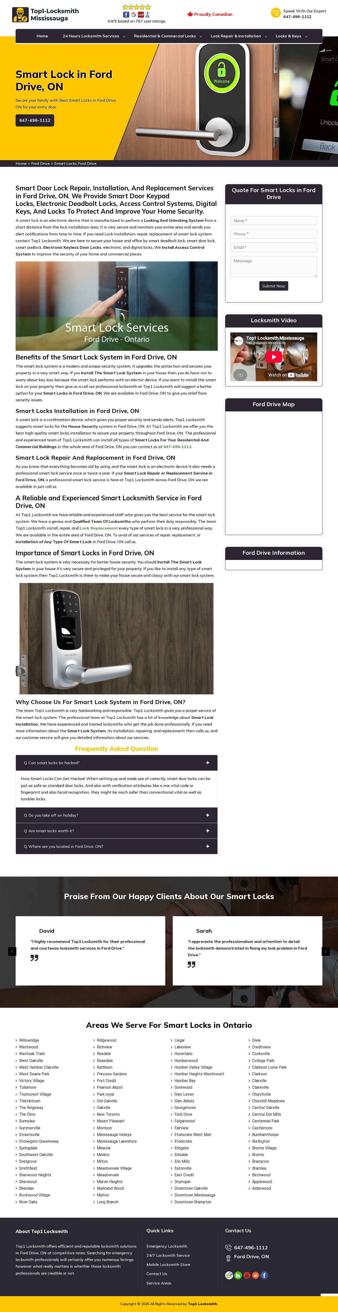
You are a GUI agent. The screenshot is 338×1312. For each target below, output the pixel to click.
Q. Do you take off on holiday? (51, 815)
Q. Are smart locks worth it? (49, 830)
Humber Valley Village (193, 1067)
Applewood (262, 1181)
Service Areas (158, 1283)
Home (42, 35)
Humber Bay (184, 1080)
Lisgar (179, 1040)
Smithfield (28, 1168)
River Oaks (28, 1202)
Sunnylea (27, 1121)
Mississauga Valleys (114, 1134)
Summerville (29, 1128)
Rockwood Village (34, 1195)
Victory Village (31, 1080)
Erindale (181, 1154)
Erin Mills (182, 1161)
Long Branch (107, 1202)
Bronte (258, 1154)
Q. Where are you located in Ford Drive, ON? (63, 846)
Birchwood (261, 1175)
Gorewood (183, 1087)
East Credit (184, 1175)
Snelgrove (28, 1161)
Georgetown (185, 1107)
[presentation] (12, 951)
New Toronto (108, 1114)
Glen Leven (184, 1094)
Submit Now (274, 285)
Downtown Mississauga (194, 1195)
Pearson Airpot (110, 1087)
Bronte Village (264, 1148)
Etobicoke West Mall (192, 1134)
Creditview (261, 1047)
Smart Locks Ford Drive (75, 163)
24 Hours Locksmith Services (91, 35)
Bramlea (259, 1168)
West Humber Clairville (38, 1067)
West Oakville (31, 1060)
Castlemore (262, 1128)
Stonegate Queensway (39, 1141)
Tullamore (27, 1087)
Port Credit (106, 1080)
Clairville (259, 1080)
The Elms (27, 1114)
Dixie (256, 1040)
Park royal (105, 1094)
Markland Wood (110, 1188)
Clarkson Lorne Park (269, 1067)
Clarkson (259, 1074)
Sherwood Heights (35, 1175)
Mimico (103, 1154)
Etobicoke (183, 1141)
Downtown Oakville (191, 1188)
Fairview (181, 1128)
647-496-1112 (297, 16)
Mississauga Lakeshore (117, 1141)
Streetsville (29, 1134)
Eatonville (183, 1168)
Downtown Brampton (192, 1202)
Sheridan (26, 1188)
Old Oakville (107, 1101)
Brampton (260, 1161)
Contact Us (156, 1273)
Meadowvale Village (114, 1168)
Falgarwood (184, 1121)
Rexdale (104, 1053)
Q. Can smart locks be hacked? (52, 762)
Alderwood (261, 1188)
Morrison (104, 1128)
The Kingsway (31, 1107)
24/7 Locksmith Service (168, 1255)
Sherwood (28, 1181)
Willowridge (29, 1040)
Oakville (103, 1107)
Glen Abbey (184, 1101)
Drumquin (182, 1181)
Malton (103, 1195)
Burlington (261, 1141)
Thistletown (29, 1101)
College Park (263, 1060)
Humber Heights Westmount (199, 1074)
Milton (102, 1161)
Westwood (28, 1047)
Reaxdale (105, 1060)
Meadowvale (108, 1175)
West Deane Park (34, 1074)
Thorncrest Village (35, 1094)
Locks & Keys (288, 35)
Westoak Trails (32, 1053)
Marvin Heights (110, 1181)
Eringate (181, 1148)
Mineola (103, 1148)
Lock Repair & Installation (236, 35)
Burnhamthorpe (265, 1134)
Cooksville (261, 1053)
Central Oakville (265, 1107)
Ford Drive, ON (251, 1256)
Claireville (260, 1087)
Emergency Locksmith (166, 1246)
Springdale (28, 1148)
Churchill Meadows (268, 1101)
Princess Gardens (112, 1074)
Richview (104, 1047)
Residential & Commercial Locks (165, 35)
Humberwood (186, 1060)
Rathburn (104, 1067)
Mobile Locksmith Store (168, 1264)
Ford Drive (40, 163)
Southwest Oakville (36, 1154)
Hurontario (183, 1053)
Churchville (261, 1094)
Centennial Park (265, 1121)
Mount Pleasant (111, 1121)
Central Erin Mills (266, 1114)
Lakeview (182, 1047)
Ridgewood (106, 1040)
